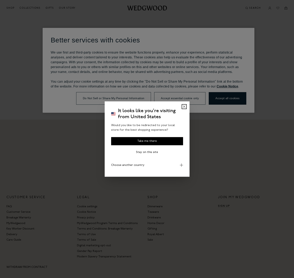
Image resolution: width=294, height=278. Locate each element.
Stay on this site (147, 152)
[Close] (184, 107)
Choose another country (127, 165)
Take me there (147, 141)
